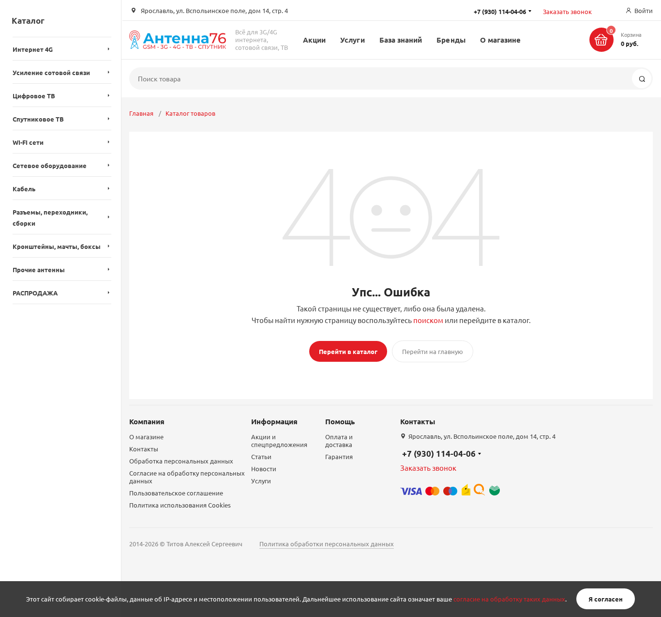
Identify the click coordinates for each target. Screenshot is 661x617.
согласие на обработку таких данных (509, 599)
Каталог (28, 20)
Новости (263, 468)
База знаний (400, 40)
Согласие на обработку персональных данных (187, 477)
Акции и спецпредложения (279, 440)
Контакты (143, 449)
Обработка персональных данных (181, 461)
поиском (428, 319)
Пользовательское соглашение (176, 493)
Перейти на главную (432, 351)
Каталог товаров (190, 113)
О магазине (500, 40)
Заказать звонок (567, 11)
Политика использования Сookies (180, 505)
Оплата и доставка (339, 440)
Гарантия (339, 456)
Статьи (261, 456)
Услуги (352, 40)
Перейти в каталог (348, 351)
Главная (141, 113)
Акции (314, 40)
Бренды (450, 40)
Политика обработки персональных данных (326, 544)
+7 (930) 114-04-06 (439, 453)
